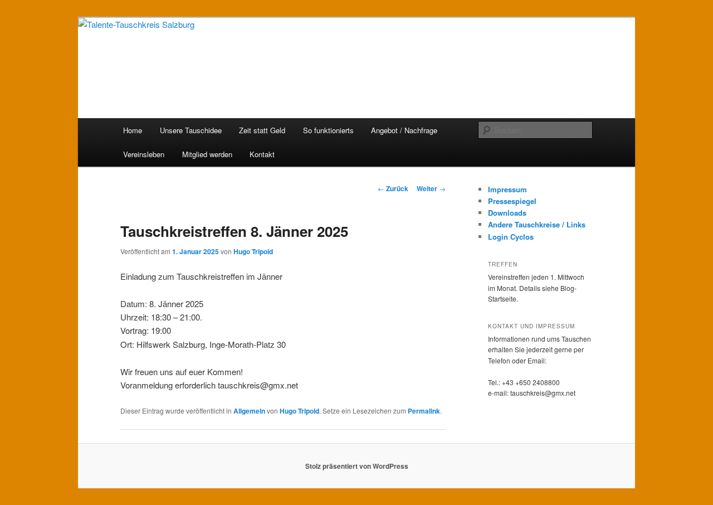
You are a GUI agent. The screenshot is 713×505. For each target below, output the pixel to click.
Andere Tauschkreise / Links (536, 224)
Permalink (424, 411)
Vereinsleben (143, 154)
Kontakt (262, 154)
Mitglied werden (207, 154)
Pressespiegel (512, 201)
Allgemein (249, 411)
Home (132, 130)
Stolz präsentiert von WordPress (356, 466)
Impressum (507, 189)
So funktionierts (328, 130)
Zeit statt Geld (262, 130)
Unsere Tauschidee (191, 130)
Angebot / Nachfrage (404, 130)
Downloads (507, 212)
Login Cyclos (511, 236)
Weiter (431, 188)
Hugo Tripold (253, 251)
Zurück (393, 188)
